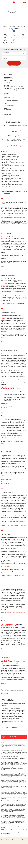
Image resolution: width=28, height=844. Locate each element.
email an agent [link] (8, 340)
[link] (22, 36)
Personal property (11, 361)
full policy (15, 763)
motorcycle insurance (14, 289)
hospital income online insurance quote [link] (17, 612)
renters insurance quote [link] (13, 441)
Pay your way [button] (14, 145)
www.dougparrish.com (9, 105)
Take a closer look (5, 566)
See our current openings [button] (12, 727)
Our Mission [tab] (18, 191)
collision (22, 240)
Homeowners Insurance (7, 357)
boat (17, 317)
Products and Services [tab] (7, 191)
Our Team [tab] (25, 191)
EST (12, 97)
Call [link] (2, 340)
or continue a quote (14, 65)
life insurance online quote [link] (13, 575)
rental (12, 241)
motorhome (4, 317)
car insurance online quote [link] (13, 265)
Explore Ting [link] (4, 403)
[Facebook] (14, 31)
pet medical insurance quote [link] (14, 682)
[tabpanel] (14, 94)
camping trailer (11, 317)
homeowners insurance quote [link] (14, 382)
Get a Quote (14, 63)
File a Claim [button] (14, 131)
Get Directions (7, 82)
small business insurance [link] (13, 525)
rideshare (18, 241)
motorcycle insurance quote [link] (14, 303)
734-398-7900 (7, 109)
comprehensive (5, 241)
